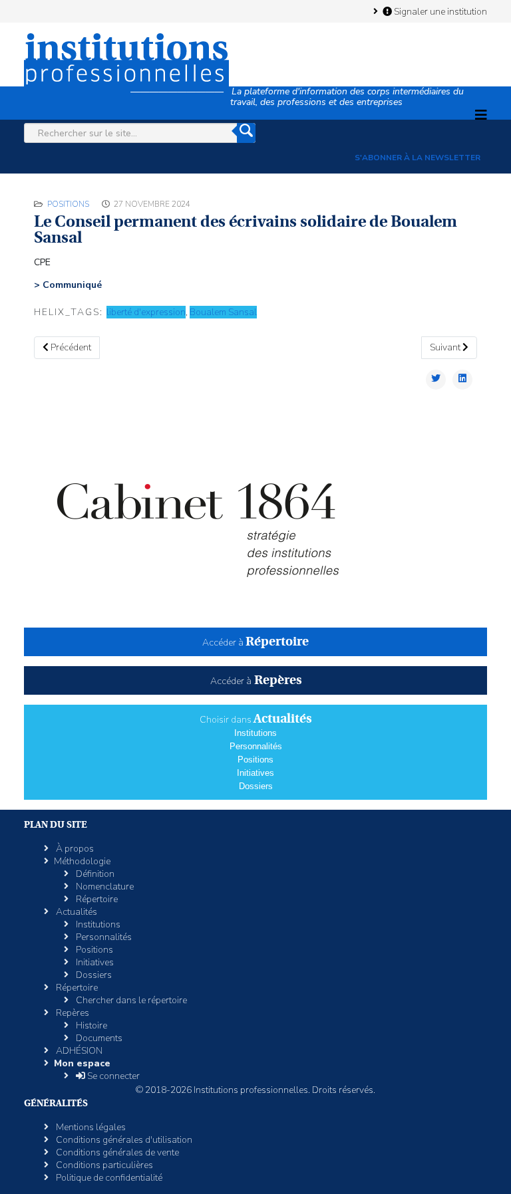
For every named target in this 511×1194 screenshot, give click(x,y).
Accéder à (255, 642)
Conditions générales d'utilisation (123, 1140)
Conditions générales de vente (116, 1152)
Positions (68, 204)
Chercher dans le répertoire (130, 1000)
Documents (98, 1038)
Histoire (90, 1025)
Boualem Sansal (223, 312)
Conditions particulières (103, 1165)
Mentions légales (90, 1127)
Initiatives (255, 773)
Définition (94, 874)
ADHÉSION (78, 1050)
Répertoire (96, 899)
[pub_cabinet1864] (255, 517)
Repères (71, 1013)
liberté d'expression (146, 312)
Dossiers (256, 786)
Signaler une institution (439, 11)
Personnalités (256, 746)
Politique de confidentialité (108, 1177)
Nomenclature (104, 886)
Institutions (255, 733)
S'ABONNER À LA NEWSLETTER (417, 157)
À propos (74, 848)
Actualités (75, 911)
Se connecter (112, 1076)
